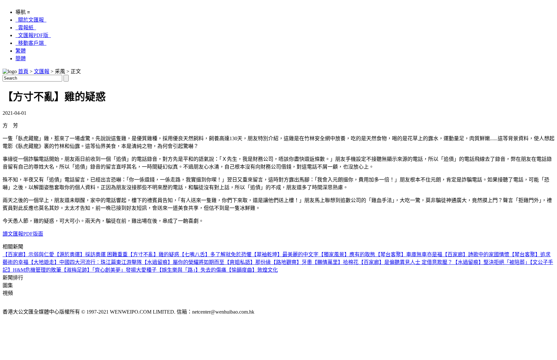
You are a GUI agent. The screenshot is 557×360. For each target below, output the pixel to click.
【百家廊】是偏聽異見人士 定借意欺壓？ (405, 262)
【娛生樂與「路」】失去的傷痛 (191, 270)
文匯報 (41, 71)
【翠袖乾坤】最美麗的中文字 (284, 254)
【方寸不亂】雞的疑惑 (153, 254)
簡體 (20, 58)
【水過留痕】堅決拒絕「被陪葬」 (491, 262)
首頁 (23, 71)
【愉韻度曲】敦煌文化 (252, 270)
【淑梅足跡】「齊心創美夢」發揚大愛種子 (109, 270)
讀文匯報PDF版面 (23, 234)
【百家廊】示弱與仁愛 (28, 254)
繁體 (20, 51)
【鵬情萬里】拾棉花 (335, 262)
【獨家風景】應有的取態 (346, 254)
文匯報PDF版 (33, 35)
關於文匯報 (30, 20)
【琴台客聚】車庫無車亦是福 (408, 254)
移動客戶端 (30, 43)
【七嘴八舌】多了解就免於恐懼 (215, 254)
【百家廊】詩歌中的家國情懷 (475, 254)
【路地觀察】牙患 (291, 262)
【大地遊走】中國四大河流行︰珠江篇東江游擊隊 (85, 262)
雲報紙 (25, 27)
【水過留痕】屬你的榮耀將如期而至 (183, 262)
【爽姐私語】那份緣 (247, 262)
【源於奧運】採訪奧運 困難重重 (91, 254)
